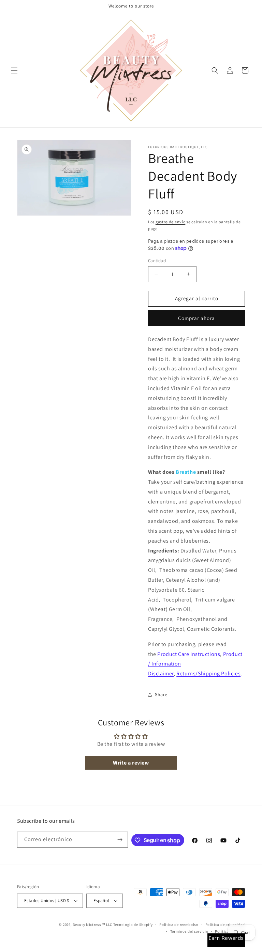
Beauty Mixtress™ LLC (92, 924)
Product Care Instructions (188, 654)
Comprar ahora (196, 318)
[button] (14, 70)
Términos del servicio (189, 931)
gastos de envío (171, 221)
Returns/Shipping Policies (208, 673)
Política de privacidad (225, 924)
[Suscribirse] (120, 840)
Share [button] (161, 694)
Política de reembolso (179, 924)
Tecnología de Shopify (133, 924)
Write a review (131, 762)
